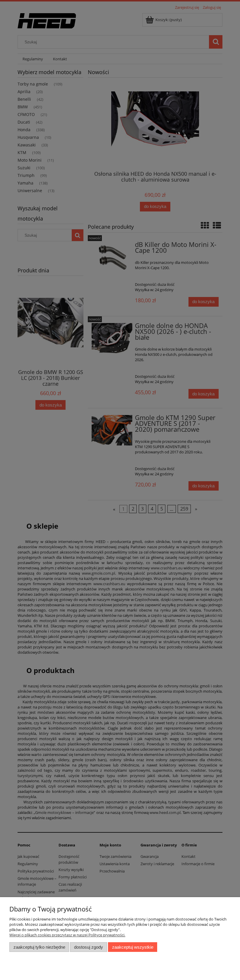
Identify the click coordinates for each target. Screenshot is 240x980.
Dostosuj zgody (88, 947)
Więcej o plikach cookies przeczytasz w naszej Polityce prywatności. (67, 935)
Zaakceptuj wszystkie (132, 947)
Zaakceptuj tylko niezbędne (39, 947)
